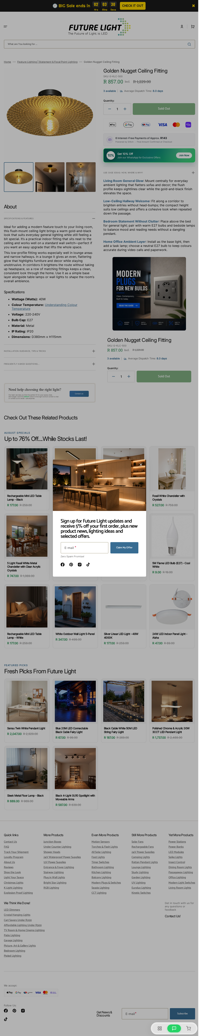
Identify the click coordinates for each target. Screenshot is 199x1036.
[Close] (139, 464)
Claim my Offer (123, 548)
